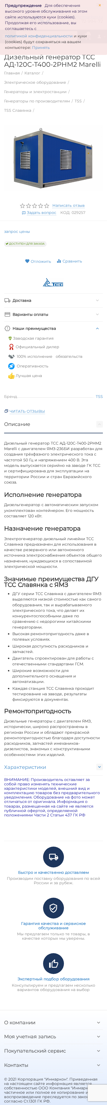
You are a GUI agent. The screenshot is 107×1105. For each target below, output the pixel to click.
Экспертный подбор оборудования (53, 978)
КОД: (65, 212)
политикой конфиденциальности (39, 36)
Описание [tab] (17, 424)
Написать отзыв (68, 205)
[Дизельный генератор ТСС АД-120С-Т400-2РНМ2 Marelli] (53, 158)
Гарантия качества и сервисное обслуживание (53, 925)
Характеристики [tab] (25, 767)
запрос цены (17, 231)
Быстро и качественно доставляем (53, 872)
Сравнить (72, 261)
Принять (41, 47)
